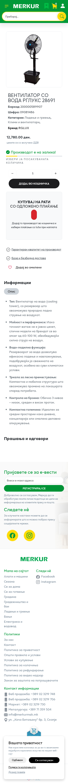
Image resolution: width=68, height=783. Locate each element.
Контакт (10, 644)
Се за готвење (14, 591)
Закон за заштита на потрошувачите (31, 680)
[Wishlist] (46, 6)
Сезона (9, 581)
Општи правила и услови (22, 654)
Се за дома (12, 586)
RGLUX (18, 127)
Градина (10, 596)
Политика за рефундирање (24, 670)
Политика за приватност (22, 649)
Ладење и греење (17, 611)
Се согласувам (44, 760)
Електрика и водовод (13, 623)
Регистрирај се (34, 488)
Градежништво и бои (16, 604)
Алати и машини (16, 576)
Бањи (8, 616)
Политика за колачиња (21, 665)
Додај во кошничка (34, 184)
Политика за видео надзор (23, 675)
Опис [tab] (11, 291)
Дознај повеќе (16, 772)
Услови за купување (18, 660)
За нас (9, 639)
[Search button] (61, 16)
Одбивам (17, 760)
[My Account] (63, 6)
